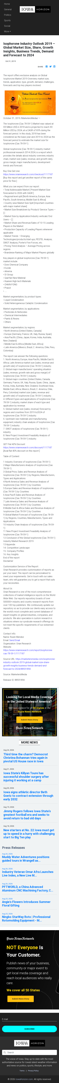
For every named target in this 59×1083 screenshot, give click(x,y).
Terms (22, 1071)
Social (7, 26)
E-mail (5, 1019)
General (8, 9)
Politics (7, 14)
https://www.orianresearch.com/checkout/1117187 (28, 174)
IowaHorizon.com (24, 1079)
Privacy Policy (33, 1071)
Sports (7, 20)
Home (8, 3)
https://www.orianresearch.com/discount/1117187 (27, 447)
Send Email (14, 640)
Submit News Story (29, 720)
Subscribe (29, 1029)
